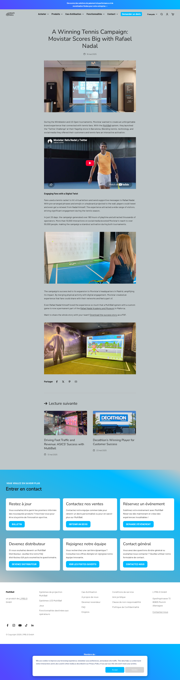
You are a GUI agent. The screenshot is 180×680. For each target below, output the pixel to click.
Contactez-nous (160, 612)
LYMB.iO (23, 598)
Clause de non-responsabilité (126, 602)
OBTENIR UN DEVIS (78, 524)
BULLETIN (17, 524)
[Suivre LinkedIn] (32, 625)
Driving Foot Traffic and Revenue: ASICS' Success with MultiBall (64, 444)
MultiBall (107, 125)
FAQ (83, 607)
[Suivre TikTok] (26, 625)
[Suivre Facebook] (7, 625)
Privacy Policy (94, 664)
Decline (135, 670)
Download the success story (103, 314)
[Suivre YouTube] (20, 625)
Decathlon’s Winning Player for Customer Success (113, 442)
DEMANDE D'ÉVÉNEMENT (138, 524)
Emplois (85, 612)
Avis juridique (119, 597)
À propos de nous (90, 597)
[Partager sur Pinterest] (69, 381)
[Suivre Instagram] (13, 625)
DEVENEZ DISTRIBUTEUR (24, 564)
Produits (56, 14)
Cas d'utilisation (73, 14)
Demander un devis (131, 14)
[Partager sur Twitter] (63, 381)
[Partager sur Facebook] (56, 381)
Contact (111, 14)
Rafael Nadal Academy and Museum (97, 308)
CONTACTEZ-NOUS (135, 564)
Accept (115, 670)
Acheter (42, 14)
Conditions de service (123, 592)
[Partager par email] (75, 381)
